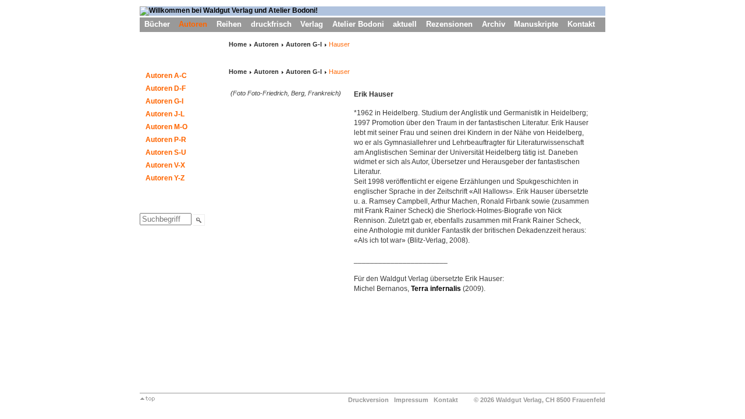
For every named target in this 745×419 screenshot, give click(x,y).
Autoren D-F (166, 88)
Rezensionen (449, 24)
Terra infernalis (436, 289)
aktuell (405, 24)
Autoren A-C (166, 76)
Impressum (411, 399)
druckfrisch (271, 24)
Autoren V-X (165, 165)
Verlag (311, 24)
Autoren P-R (166, 140)
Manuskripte (536, 24)
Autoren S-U (166, 152)
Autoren (193, 24)
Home (238, 44)
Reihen (229, 24)
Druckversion (368, 399)
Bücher (157, 24)
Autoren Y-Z (165, 178)
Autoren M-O (166, 127)
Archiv (493, 24)
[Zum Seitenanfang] (147, 399)
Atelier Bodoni (358, 24)
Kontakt (581, 24)
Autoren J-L (165, 114)
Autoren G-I (164, 101)
